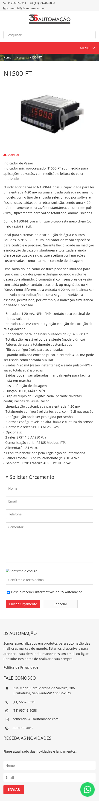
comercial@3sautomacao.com (26, 8)
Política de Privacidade (20, 667)
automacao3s (23, 727)
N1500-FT (35, 57)
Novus (20, 57)
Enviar (14, 789)
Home (7, 57)
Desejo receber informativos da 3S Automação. (47, 592)
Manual (12, 155)
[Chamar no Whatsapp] (87, 789)
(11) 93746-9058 (44, 3)
